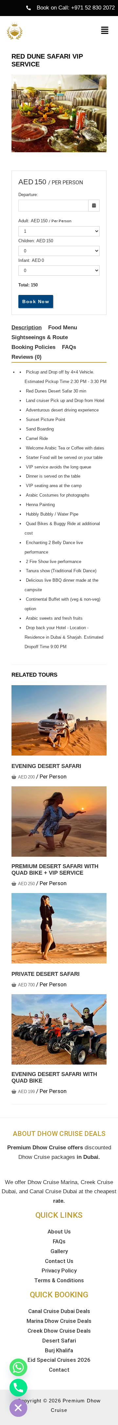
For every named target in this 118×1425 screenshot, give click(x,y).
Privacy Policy (59, 1270)
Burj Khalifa (59, 1350)
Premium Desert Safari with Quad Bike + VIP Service (54, 869)
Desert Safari (59, 1340)
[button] (104, 31)
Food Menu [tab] (62, 327)
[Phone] (18, 1388)
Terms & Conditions (59, 1280)
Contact (59, 1369)
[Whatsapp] (18, 1367)
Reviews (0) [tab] (26, 357)
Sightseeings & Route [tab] (39, 337)
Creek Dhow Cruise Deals (59, 1330)
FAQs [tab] (69, 347)
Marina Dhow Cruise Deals (59, 1321)
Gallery (59, 1251)
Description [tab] (26, 327)
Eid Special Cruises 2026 (59, 1360)
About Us (59, 1231)
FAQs (59, 1241)
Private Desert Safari (45, 974)
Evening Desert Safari (46, 766)
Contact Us (59, 1261)
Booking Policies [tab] (33, 347)
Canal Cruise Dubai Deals (59, 1311)
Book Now (35, 301)
